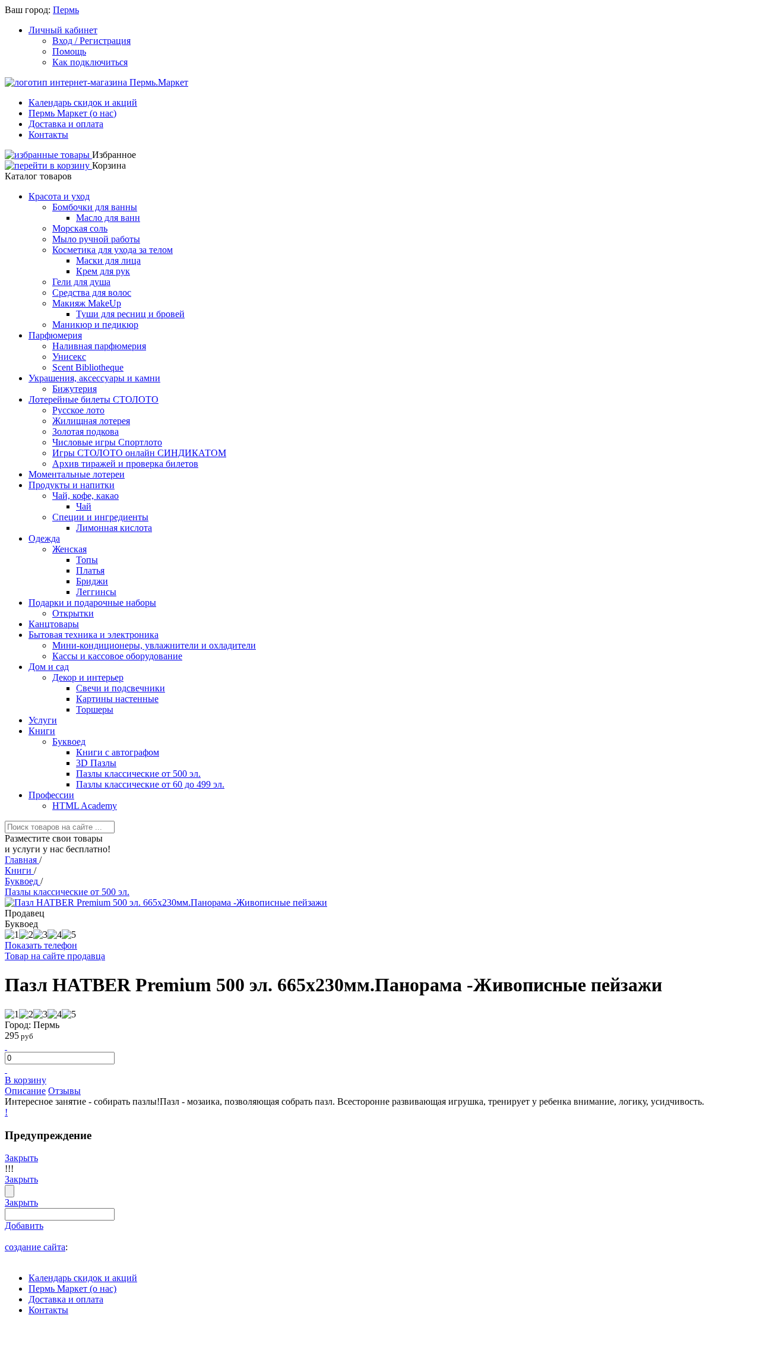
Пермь (66, 10)
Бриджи (92, 581)
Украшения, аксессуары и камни (94, 378)
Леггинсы (96, 592)
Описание (25, 1091)
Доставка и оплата (65, 124)
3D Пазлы (96, 763)
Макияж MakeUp (86, 303)
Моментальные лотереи (76, 474)
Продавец (25, 913)
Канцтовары (53, 624)
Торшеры (94, 709)
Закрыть (21, 1158)
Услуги (42, 720)
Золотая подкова (85, 431)
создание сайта (35, 1247)
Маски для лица (108, 260)
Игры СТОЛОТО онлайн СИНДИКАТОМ (139, 453)
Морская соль (79, 228)
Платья (90, 570)
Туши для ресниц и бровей (130, 314)
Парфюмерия (55, 335)
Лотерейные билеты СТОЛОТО (93, 399)
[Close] (9, 1191)
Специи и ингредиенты (100, 517)
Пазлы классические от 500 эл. (138, 774)
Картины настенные (117, 699)
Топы (87, 560)
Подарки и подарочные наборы (92, 602)
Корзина (109, 165)
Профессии (51, 795)
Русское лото (78, 410)
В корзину (25, 1080)
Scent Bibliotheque (88, 367)
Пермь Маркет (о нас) (72, 113)
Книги (41, 731)
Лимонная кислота (114, 528)
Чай (83, 506)
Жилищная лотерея (91, 421)
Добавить (24, 1226)
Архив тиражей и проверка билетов (125, 464)
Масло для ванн (108, 218)
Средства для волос (91, 292)
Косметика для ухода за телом (112, 250)
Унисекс (69, 357)
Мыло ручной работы (96, 239)
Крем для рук (103, 271)
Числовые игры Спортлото (107, 442)
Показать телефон (41, 945)
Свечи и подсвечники (120, 688)
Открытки (73, 613)
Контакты (48, 134)
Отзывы (64, 1091)
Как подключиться (90, 62)
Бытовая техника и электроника (93, 635)
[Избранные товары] (48, 155)
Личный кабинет (62, 30)
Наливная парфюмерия (99, 346)
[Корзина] (48, 165)
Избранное (114, 155)
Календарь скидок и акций (82, 102)
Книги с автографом (117, 752)
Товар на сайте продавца (55, 956)
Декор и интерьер (88, 677)
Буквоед (69, 741)
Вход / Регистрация (91, 41)
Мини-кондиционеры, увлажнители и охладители (154, 645)
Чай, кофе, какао (85, 496)
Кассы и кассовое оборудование (117, 656)
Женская (69, 549)
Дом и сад (48, 667)
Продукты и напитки (71, 485)
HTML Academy (84, 806)
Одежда (44, 538)
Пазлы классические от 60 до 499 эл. (150, 784)
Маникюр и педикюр (95, 325)
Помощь (69, 51)
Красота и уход (59, 196)
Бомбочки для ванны (94, 207)
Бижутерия (74, 389)
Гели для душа (81, 282)
